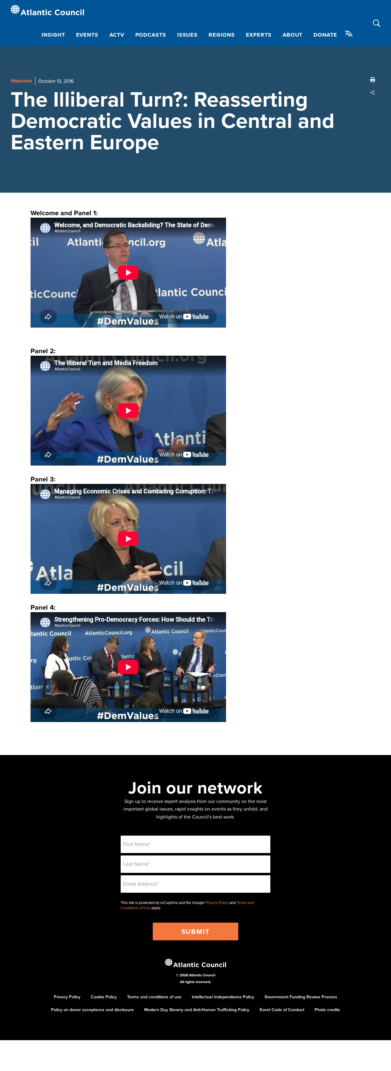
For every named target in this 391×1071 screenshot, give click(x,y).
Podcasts (150, 35)
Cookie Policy (104, 997)
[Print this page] (372, 79)
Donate (325, 35)
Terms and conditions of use (154, 997)
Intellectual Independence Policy (223, 997)
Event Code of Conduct (282, 1010)
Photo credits (327, 1010)
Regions (222, 35)
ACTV (116, 35)
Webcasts (21, 80)
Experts (259, 35)
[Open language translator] (348, 33)
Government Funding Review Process (301, 997)
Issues (187, 35)
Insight (53, 35)
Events (87, 35)
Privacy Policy (216, 903)
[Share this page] (372, 92)
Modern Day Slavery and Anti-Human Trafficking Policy (196, 1010)
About (293, 35)
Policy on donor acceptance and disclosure (92, 1010)
